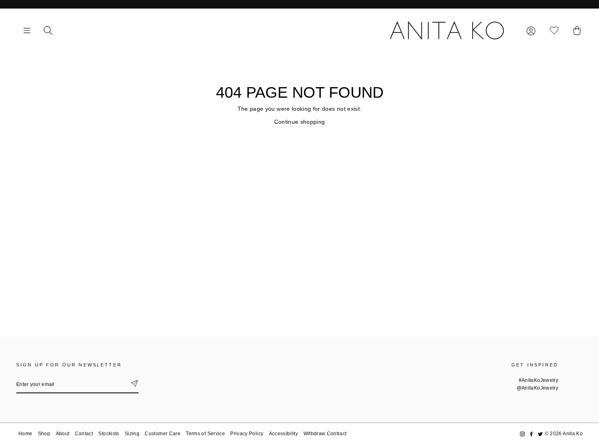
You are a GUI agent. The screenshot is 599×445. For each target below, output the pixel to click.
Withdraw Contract (325, 433)
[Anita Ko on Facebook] (531, 434)
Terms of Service (205, 433)
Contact (84, 433)
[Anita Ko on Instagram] (522, 434)
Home (25, 433)
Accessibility (283, 433)
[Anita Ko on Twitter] (540, 434)
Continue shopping (299, 121)
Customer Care (163, 433)
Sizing (132, 433)
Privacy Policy (246, 433)
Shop (44, 433)
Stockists (108, 433)
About (63, 433)
